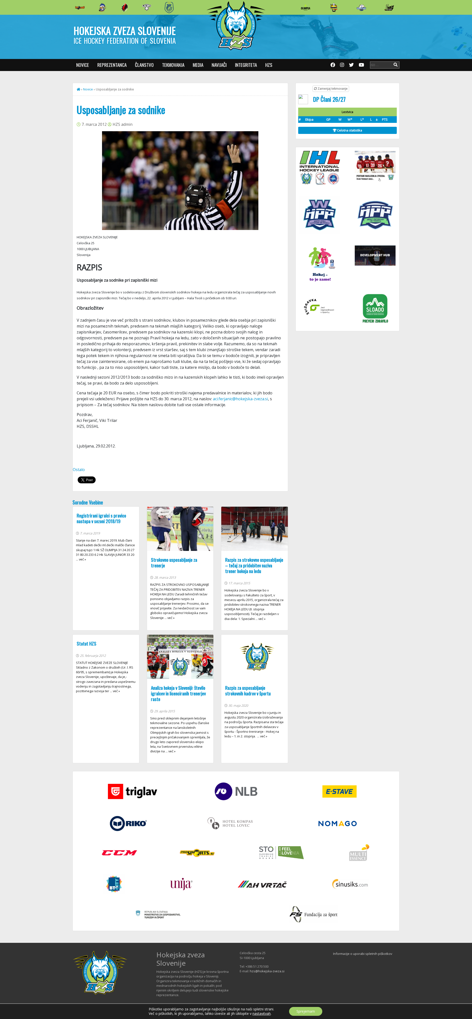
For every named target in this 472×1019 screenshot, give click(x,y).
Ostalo (79, 469)
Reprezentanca (112, 64)
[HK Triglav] (361, 7)
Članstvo (144, 64)
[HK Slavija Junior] (334, 7)
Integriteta (246, 64)
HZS (268, 64)
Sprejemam (305, 1011)
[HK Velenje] (389, 7)
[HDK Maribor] (147, 7)
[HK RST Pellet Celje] (169, 7)
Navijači (219, 64)
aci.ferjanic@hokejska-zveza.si (240, 399)
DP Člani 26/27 (329, 99)
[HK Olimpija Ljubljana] (305, 7)
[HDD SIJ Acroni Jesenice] (125, 7)
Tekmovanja (173, 64)
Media (198, 64)
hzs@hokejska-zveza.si (267, 971)
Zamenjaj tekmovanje (332, 88)
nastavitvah (261, 1013)
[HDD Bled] (80, 7)
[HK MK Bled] (102, 7)
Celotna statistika (349, 130)
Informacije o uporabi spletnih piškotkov (362, 953)
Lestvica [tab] (347, 112)
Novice (82, 64)
